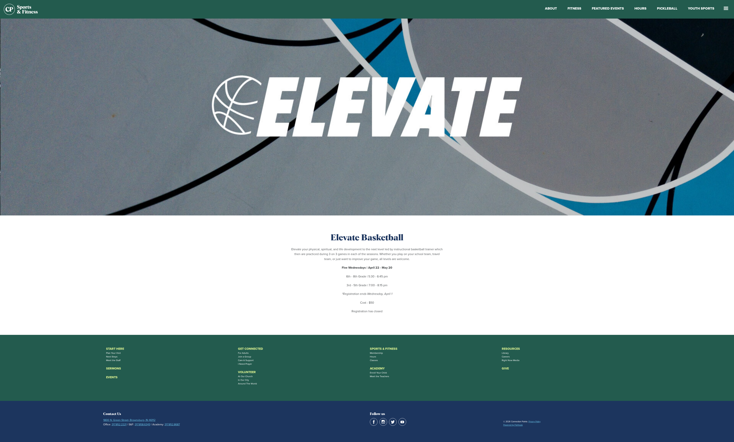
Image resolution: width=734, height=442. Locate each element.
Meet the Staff (113, 360)
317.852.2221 (119, 424)
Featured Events (608, 8)
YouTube (402, 422)
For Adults (243, 353)
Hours (640, 8)
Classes (374, 360)
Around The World (247, 383)
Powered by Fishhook (513, 425)
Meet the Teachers (379, 376)
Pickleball (667, 8)
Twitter (393, 422)
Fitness (574, 8)
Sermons (113, 368)
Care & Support (246, 360)
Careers (506, 356)
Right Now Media (510, 360)
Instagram (383, 422)
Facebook (374, 422)
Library (505, 353)
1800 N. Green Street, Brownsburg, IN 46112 (129, 420)
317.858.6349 (142, 424)
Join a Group (244, 356)
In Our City (243, 380)
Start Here (115, 349)
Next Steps (112, 356)
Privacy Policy (534, 421)
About (551, 8)
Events (112, 377)
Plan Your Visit (113, 353)
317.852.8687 (172, 424)
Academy (377, 368)
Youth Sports (701, 8)
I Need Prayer (245, 364)
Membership (376, 353)
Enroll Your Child (378, 372)
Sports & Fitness (383, 349)
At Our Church (245, 376)
